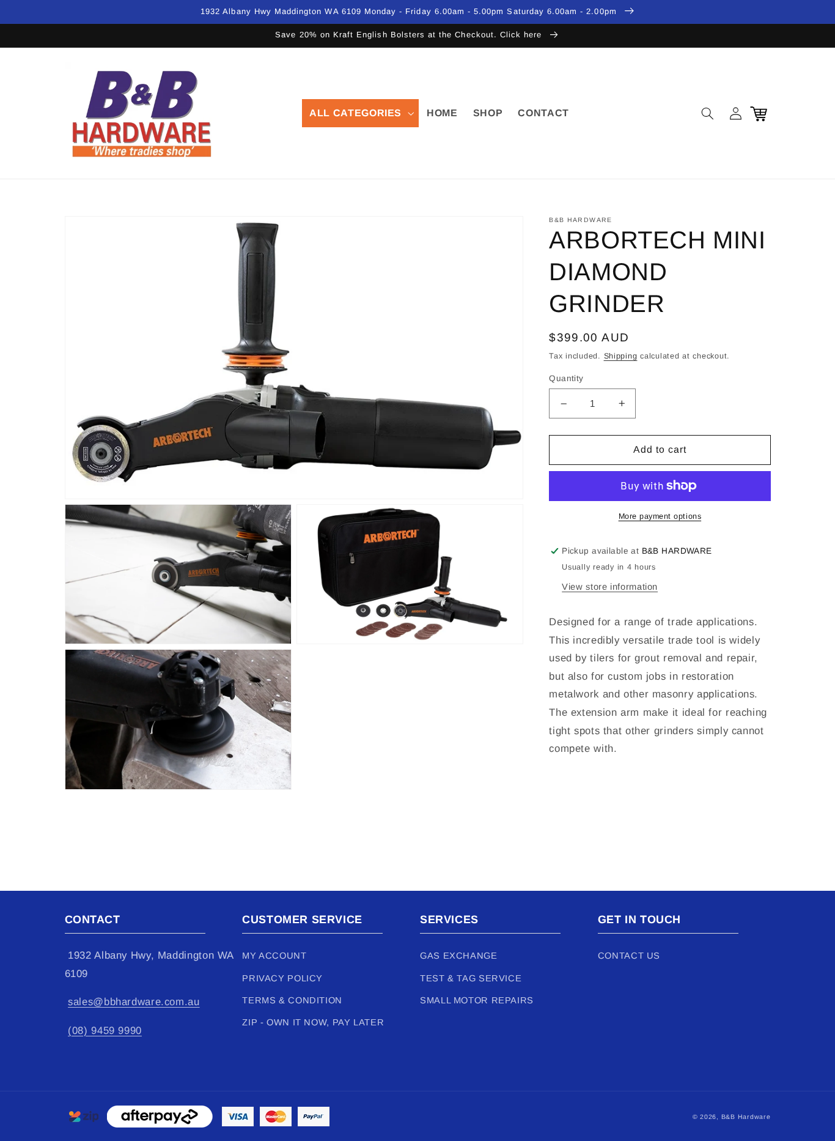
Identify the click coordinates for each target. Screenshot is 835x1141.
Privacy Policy (282, 978)
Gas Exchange (459, 956)
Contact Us (629, 956)
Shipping (621, 356)
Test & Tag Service (470, 978)
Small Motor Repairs (477, 1000)
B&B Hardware (746, 1116)
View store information (610, 587)
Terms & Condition (292, 1000)
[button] (360, 113)
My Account (274, 956)
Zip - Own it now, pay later (313, 1022)
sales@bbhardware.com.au (134, 1002)
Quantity (566, 378)
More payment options (660, 516)
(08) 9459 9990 (105, 1030)
